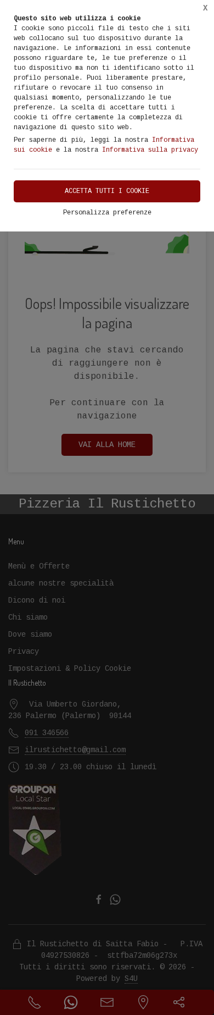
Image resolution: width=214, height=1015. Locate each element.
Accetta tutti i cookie (107, 191)
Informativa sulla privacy (150, 150)
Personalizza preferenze (107, 213)
